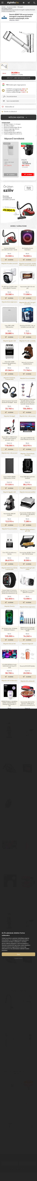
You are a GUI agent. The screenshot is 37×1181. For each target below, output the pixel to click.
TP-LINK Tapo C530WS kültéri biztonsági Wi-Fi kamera (9, 287)
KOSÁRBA (11, 175)
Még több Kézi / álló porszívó (27, 416)
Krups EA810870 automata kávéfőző (27, 477)
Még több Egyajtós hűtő (9, 341)
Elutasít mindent (18, 958)
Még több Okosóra (9, 606)
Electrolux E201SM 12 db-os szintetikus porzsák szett (27, 326)
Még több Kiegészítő (27, 643)
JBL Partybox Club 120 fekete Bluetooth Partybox (9, 629)
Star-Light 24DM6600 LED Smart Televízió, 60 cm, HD (27, 438)
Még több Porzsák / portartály (27, 341)
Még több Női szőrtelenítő (27, 681)
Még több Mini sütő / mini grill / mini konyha (27, 303)
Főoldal (3, 7)
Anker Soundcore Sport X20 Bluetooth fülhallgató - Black (9, 401)
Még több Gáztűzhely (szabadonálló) (9, 378)
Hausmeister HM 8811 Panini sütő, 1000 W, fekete (27, 553)
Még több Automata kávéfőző (27, 492)
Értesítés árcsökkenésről (10, 111)
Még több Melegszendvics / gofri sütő (27, 530)
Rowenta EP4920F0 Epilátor (27, 666)
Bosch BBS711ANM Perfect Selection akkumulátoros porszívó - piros (9, 438)
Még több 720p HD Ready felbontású (27, 454)
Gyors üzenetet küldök (13, 101)
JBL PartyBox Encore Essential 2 (27, 249)
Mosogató (20, 7)
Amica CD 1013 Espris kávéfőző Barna (27, 363)
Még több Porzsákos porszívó (9, 263)
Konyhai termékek (11, 7)
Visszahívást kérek (12, 96)
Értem (18, 954)
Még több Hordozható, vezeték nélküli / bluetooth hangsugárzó (27, 264)
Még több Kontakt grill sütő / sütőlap (27, 568)
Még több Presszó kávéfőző (27, 378)
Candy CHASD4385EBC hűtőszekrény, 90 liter (9, 477)
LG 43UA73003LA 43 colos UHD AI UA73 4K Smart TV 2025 (9, 666)
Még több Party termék (9, 643)
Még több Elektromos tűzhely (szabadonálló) (9, 568)
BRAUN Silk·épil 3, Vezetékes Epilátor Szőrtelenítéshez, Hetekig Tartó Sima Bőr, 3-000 (9, 703)
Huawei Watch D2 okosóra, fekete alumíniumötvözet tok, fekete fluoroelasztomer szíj (9, 591)
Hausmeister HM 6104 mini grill (27, 287)
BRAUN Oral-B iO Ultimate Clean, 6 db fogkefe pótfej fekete (27, 629)
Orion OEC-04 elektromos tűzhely (9, 553)
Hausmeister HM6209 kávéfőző (9, 514)
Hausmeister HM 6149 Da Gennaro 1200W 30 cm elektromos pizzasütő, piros (27, 703)
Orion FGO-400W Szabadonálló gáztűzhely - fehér (9, 363)
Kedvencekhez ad (9, 107)
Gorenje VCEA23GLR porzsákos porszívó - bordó (9, 249)
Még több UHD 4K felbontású (9, 680)
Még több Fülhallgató (9, 416)
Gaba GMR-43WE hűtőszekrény (9, 326)
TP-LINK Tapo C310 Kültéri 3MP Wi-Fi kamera (27, 591)
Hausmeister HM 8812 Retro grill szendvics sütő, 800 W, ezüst (27, 514)
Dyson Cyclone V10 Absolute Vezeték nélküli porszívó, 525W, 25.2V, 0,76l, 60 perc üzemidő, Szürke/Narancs (27, 402)
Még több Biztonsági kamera (9, 302)
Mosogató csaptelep (7, 8)
